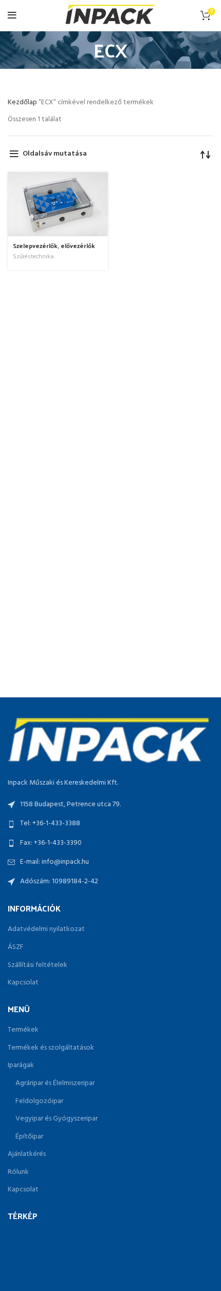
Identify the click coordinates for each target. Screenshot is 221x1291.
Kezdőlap (23, 102)
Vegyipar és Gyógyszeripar (56, 1119)
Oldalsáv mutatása (55, 154)
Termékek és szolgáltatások (51, 1048)
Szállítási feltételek (37, 965)
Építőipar (29, 1137)
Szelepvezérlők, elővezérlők (54, 245)
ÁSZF (16, 947)
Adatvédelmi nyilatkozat (46, 929)
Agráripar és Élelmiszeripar (55, 1083)
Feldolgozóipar (39, 1101)
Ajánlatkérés (27, 1154)
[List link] (110, 823)
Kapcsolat (23, 983)
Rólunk (18, 1172)
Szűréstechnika (33, 257)
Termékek (23, 1030)
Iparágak (21, 1065)
